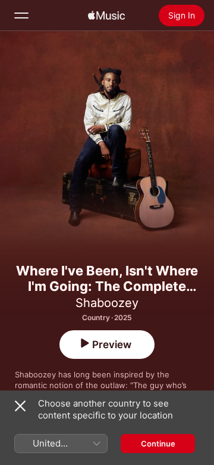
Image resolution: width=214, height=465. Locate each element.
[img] (106, 15)
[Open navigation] (21, 15)
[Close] (20, 406)
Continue (158, 443)
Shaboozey (107, 303)
